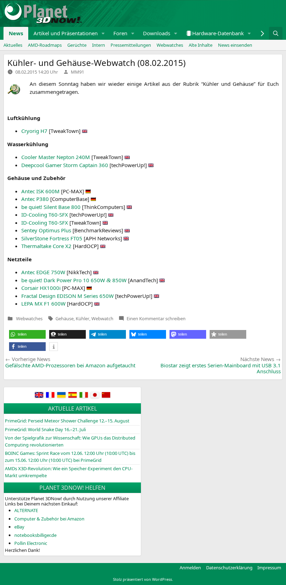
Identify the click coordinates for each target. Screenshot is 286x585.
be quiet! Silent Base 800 (51, 206)
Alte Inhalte (200, 45)
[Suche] (276, 33)
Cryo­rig (34, 130)
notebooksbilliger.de (35, 535)
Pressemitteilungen (131, 45)
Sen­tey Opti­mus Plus (46, 230)
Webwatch (102, 318)
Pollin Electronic (30, 543)
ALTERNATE (26, 510)
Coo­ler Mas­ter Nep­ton (55, 156)
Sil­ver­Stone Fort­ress (51, 238)
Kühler (82, 318)
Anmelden (190, 567)
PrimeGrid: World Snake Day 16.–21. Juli (45, 429)
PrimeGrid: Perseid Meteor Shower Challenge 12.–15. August (67, 421)
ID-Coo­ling (44, 214)
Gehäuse (64, 318)
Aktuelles (12, 45)
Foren (120, 33)
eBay (19, 527)
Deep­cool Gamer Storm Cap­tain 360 (64, 165)
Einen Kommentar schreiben (156, 318)
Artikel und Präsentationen (65, 33)
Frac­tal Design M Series (67, 295)
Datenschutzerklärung (229, 567)
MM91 (77, 72)
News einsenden (235, 45)
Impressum (269, 567)
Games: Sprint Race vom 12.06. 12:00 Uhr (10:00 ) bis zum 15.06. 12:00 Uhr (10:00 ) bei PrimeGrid (70, 456)
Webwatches (170, 45)
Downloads (156, 33)
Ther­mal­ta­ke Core (46, 245)
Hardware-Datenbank (218, 33)
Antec (40, 191)
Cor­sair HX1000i (41, 287)
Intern (98, 45)
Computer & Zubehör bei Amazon (49, 519)
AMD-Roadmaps (45, 45)
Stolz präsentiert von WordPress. (143, 579)
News (16, 33)
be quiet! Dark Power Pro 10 (74, 280)
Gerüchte (76, 45)
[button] (103, 33)
